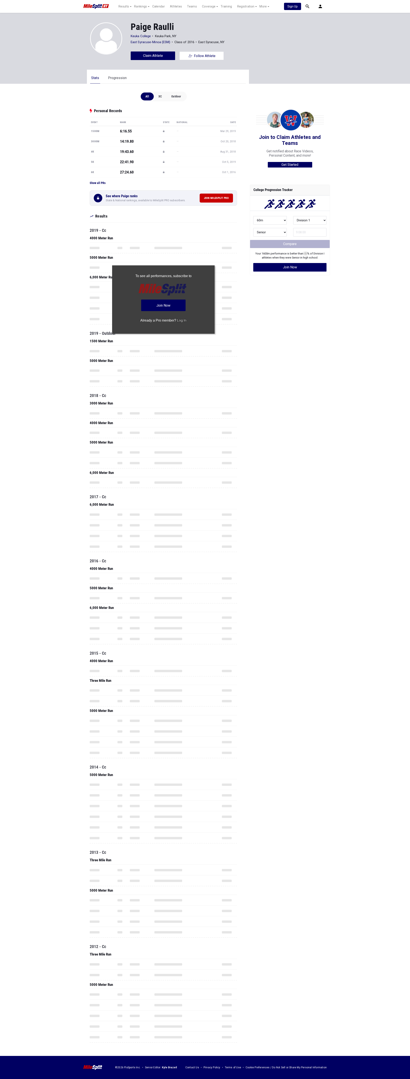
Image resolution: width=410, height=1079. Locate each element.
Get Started (289, 165)
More (263, 6)
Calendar (158, 6)
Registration (246, 6)
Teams (192, 6)
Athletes (176, 6)
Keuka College (141, 36)
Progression (117, 78)
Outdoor (176, 96)
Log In (181, 320)
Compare (290, 244)
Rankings (140, 6)
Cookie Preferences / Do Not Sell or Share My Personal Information (286, 1067)
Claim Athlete (153, 56)
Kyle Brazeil (169, 1067)
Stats (95, 78)
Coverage (208, 6)
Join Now (290, 267)
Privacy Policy (212, 1067)
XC (160, 96)
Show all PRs (97, 183)
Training (226, 6)
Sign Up (292, 6)
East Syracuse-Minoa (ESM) (150, 42)
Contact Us (192, 1067)
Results (124, 6)
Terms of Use (233, 1067)
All (147, 96)
